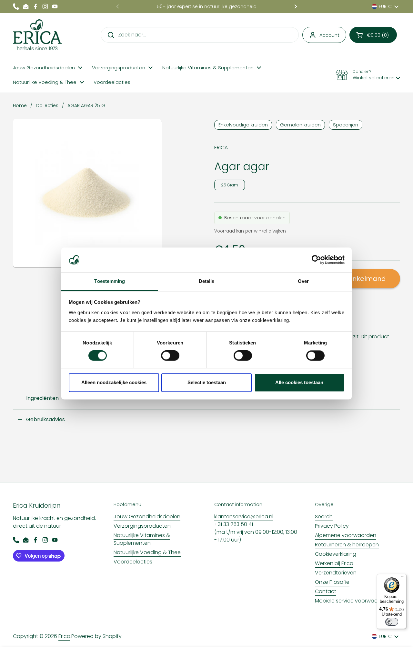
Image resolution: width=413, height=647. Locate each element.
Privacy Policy (332, 526)
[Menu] (403, 578)
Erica (64, 636)
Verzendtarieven (336, 572)
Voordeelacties (133, 561)
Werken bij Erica (334, 563)
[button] (373, 35)
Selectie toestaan (206, 382)
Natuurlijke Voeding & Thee (147, 552)
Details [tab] (207, 281)
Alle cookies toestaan (299, 382)
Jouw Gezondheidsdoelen (147, 516)
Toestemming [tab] (109, 281)
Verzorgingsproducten (142, 526)
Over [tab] (303, 281)
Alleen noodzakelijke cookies (113, 382)
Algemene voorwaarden (345, 535)
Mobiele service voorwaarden (352, 600)
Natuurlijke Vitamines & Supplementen (142, 539)
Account (329, 35)
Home (20, 105)
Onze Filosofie (332, 582)
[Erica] (37, 34)
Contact (325, 591)
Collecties (47, 105)
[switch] (170, 356)
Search (324, 516)
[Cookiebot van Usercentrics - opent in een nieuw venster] (316, 260)
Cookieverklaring (335, 554)
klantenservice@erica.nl (243, 516)
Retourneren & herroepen (347, 544)
